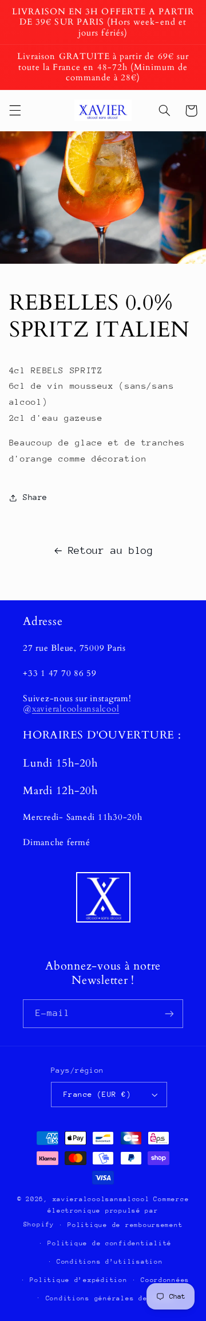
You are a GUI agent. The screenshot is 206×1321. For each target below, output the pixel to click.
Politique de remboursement (125, 1225)
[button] (15, 110)
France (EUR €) (97, 1094)
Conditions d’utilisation (110, 1261)
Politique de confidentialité (109, 1243)
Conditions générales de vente (110, 1298)
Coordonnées (165, 1280)
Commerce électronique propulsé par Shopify (106, 1211)
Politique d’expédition (78, 1280)
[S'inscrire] (169, 1013)
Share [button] (35, 497)
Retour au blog (110, 550)
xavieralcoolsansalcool (76, 708)
